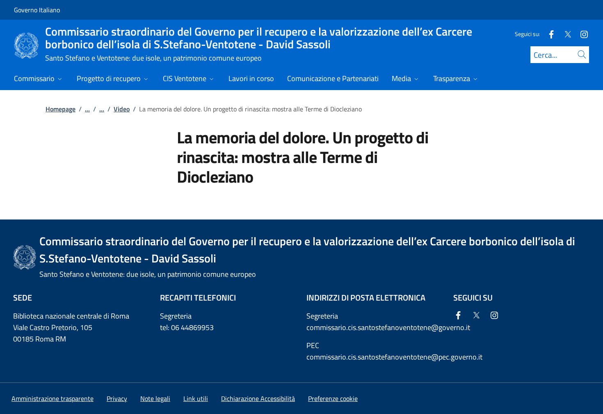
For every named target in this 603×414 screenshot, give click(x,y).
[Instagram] (581, 33)
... (87, 109)
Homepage (60, 109)
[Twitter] (564, 33)
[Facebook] (548, 33)
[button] (333, 398)
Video (122, 109)
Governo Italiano (37, 10)
